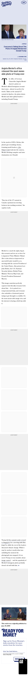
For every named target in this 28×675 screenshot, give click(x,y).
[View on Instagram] (14, 178)
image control (6, 560)
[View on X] (14, 317)
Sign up (17, 659)
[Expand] (20, 660)
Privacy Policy (9, 654)
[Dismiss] (25, 660)
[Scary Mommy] (6, 4)
